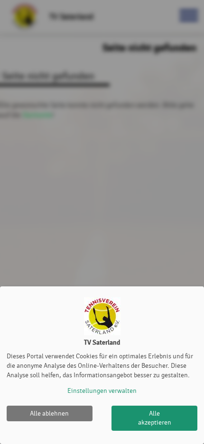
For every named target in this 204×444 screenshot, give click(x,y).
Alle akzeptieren (154, 418)
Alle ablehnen (49, 413)
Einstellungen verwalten (102, 390)
